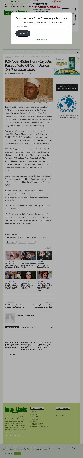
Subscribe (22, 34)
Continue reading (41, 39)
